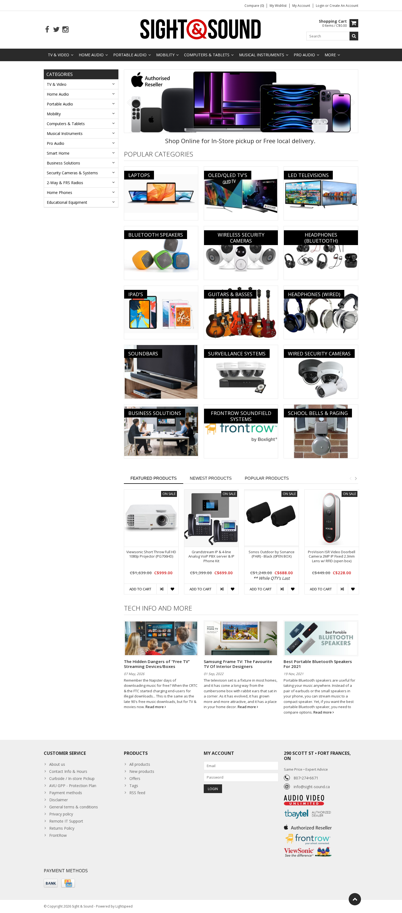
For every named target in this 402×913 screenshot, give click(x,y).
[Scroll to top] (355, 899)
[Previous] (128, 102)
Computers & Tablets (206, 54)
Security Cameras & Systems (72, 172)
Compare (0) (254, 5)
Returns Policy (61, 828)
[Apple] (241, 101)
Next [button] (355, 478)
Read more (155, 706)
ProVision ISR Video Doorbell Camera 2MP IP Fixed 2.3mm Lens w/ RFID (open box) (331, 557)
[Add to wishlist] (172, 589)
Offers (134, 778)
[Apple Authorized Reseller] (308, 825)
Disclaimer (58, 799)
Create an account (344, 5)
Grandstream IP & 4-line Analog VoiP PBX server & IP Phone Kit (211, 557)
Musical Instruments (261, 54)
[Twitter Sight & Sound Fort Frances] (56, 29)
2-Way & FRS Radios (65, 182)
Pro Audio (304, 54)
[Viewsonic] (308, 847)
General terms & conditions (73, 806)
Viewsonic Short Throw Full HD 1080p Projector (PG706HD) (151, 554)
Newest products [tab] (211, 478)
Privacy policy (61, 814)
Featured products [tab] (153, 478)
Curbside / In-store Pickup (72, 778)
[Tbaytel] (308, 808)
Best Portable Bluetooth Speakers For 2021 (318, 664)
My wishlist (278, 5)
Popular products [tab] (267, 478)
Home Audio (91, 54)
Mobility (165, 54)
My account (301, 5)
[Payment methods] (51, 883)
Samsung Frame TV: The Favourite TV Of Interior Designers (238, 664)
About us (57, 764)
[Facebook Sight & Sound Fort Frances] (47, 29)
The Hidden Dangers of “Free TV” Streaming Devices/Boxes (157, 664)
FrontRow (58, 835)
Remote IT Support (66, 821)
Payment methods (65, 792)
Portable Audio (130, 54)
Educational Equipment (67, 202)
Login (320, 5)
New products (141, 771)
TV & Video (58, 54)
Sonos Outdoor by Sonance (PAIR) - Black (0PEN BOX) (272, 554)
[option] (151, 544)
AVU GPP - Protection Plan (72, 785)
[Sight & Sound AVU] (201, 28)
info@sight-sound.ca (312, 786)
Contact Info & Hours (68, 771)
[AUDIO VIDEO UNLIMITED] (304, 797)
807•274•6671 (306, 778)
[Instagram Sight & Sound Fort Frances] (65, 29)
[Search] (353, 36)
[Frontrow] (308, 834)
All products (139, 764)
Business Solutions (63, 163)
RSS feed (137, 792)
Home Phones (59, 192)
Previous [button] (350, 478)
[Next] (353, 102)
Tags (133, 785)
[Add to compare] (161, 589)
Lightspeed (124, 906)
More (330, 54)
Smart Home (58, 153)
